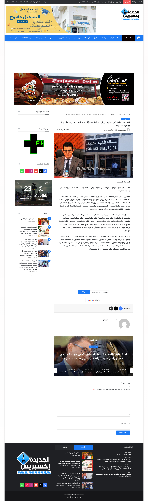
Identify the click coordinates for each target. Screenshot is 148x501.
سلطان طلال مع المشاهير (29, 219)
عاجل (96, 38)
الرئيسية (126, 115)
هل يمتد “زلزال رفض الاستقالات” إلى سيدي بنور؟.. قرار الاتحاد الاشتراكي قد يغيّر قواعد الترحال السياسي (28, 242)
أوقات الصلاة (10, 2)
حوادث (104, 38)
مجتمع (52, 38)
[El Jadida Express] (130, 14)
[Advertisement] (74, 57)
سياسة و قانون (65, 38)
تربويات (87, 38)
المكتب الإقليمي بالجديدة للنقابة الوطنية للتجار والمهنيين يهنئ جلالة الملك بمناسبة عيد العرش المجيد (28, 230)
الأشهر (65, 447)
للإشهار (26, 2)
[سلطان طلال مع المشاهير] (43, 221)
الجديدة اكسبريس (121, 130)
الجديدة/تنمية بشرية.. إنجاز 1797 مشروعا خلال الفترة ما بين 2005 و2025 (94, 356)
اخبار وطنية (115, 38)
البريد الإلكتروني (125, 423)
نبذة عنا (44, 2)
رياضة (77, 38)
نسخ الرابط (83, 292)
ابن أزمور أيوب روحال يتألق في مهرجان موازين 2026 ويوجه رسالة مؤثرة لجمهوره (28, 253)
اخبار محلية (128, 38)
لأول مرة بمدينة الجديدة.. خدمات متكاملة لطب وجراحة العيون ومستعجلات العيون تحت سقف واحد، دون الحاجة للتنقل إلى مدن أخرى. (85, 2)
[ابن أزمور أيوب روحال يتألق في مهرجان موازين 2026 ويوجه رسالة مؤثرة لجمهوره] (43, 253)
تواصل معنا (19, 2)
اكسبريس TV (41, 38)
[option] (93, 356)
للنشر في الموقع (35, 2)
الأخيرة (83, 447)
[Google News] (93, 300)
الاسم (128, 415)
